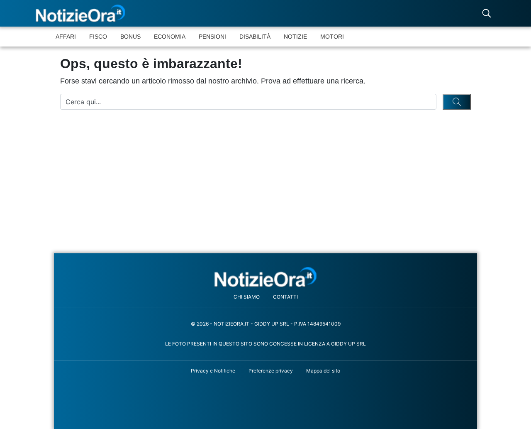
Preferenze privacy (270, 371)
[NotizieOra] (266, 277)
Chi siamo (247, 297)
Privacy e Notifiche (213, 371)
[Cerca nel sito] (486, 13)
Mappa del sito (323, 371)
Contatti (285, 297)
